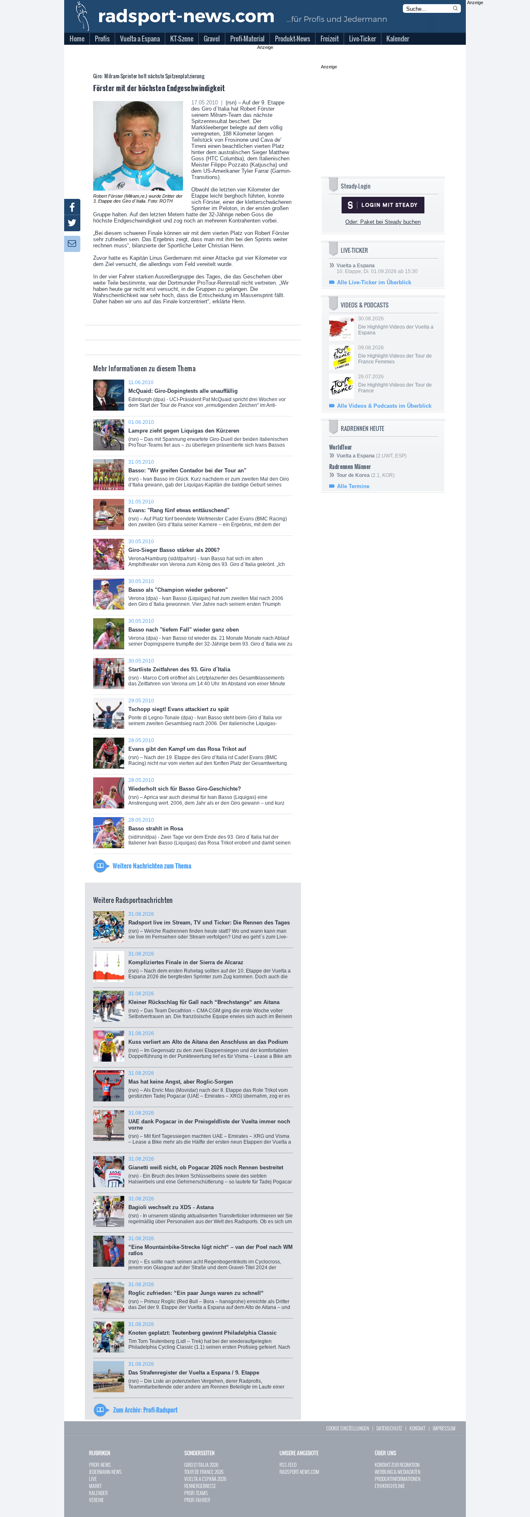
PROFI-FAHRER (197, 1499)
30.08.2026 (396, 326)
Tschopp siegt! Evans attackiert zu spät (205, 715)
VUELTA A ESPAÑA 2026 (205, 1478)
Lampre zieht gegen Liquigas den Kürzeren (208, 436)
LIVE (93, 1478)
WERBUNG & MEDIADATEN (397, 1471)
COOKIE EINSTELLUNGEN (347, 1428)
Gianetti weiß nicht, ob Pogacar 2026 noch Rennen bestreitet (210, 1173)
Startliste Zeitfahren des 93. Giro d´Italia (206, 675)
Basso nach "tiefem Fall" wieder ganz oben (210, 635)
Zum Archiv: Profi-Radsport (145, 1409)
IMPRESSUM (444, 1428)
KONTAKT (417, 1428)
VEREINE (96, 1499)
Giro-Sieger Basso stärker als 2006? (206, 556)
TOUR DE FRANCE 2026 (204, 1471)
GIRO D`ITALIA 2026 (201, 1464)
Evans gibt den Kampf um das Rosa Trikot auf (207, 755)
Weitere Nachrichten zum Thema (152, 865)
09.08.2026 (395, 355)
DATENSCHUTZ (389, 1428)
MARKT (95, 1485)
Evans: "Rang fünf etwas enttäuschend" (207, 516)
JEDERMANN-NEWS (105, 1471)
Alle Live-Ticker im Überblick (374, 282)
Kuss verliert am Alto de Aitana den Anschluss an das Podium (210, 1048)
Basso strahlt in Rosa (209, 834)
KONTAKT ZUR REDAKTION (397, 1464)
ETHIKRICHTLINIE (390, 1485)
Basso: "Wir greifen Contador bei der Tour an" (208, 476)
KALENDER (98, 1492)
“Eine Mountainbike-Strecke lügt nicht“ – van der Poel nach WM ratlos (210, 1256)
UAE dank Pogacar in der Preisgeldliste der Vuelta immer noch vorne (209, 1130)
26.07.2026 (395, 384)
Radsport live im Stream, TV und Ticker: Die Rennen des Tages (209, 928)
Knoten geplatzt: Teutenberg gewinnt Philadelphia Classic (209, 1338)
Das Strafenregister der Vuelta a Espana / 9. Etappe (210, 1378)
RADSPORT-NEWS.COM (299, 1471)
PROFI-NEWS (100, 1464)
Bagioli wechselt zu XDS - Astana (210, 1213)
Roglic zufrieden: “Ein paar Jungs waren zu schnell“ (209, 1299)
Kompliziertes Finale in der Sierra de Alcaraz (209, 968)
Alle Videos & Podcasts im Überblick (384, 406)
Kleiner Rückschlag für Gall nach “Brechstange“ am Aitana (210, 1008)
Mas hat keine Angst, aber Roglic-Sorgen (209, 1087)
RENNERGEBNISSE (200, 1485)
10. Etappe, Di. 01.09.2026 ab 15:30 (377, 268)
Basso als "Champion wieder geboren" (207, 595)
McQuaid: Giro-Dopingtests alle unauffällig (207, 397)
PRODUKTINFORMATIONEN (397, 1478)
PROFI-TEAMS (196, 1492)
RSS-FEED (287, 1464)
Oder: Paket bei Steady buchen (383, 222)
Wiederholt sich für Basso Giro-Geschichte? (206, 794)
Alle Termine (353, 486)
